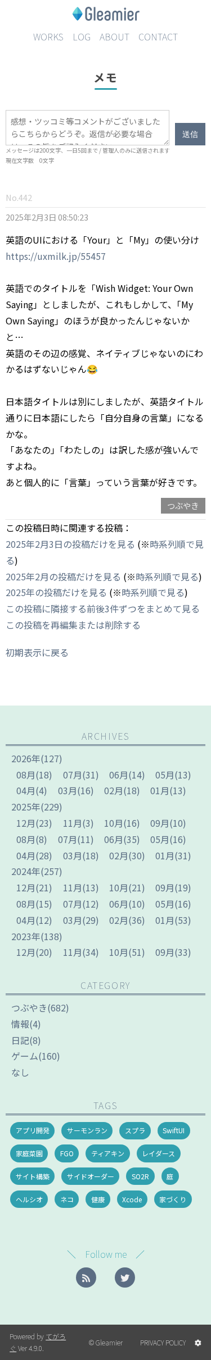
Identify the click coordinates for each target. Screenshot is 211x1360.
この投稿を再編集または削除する (73, 624)
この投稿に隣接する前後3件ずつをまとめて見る (103, 608)
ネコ (67, 1199)
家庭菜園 (29, 1153)
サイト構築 (33, 1176)
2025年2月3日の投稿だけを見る (70, 544)
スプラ (135, 1130)
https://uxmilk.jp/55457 (56, 256)
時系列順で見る (167, 576)
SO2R (140, 1176)
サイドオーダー (90, 1176)
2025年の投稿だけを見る (56, 592)
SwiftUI (174, 1130)
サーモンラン (87, 1130)
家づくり (172, 1199)
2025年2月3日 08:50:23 (47, 217)
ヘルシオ (29, 1199)
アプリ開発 (33, 1130)
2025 (26, 806)
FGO (67, 1153)
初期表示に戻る (37, 652)
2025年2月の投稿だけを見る (63, 576)
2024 (26, 871)
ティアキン (107, 1153)
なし (20, 1072)
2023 (26, 936)
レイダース (158, 1153)
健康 (98, 1199)
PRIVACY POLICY (163, 1342)
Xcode (132, 1199)
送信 (190, 134)
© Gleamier (106, 1342)
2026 (26, 758)
